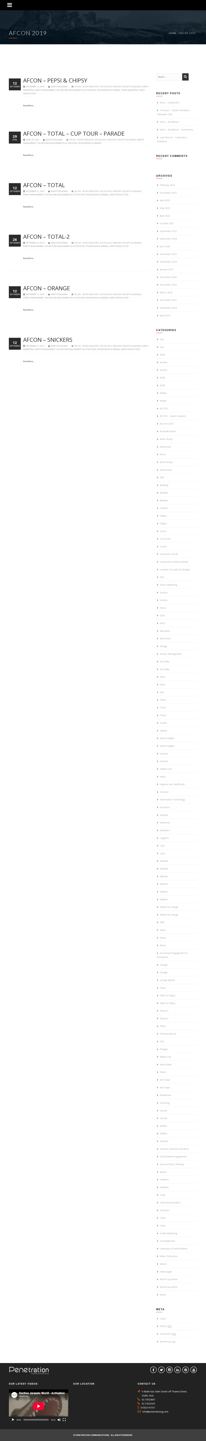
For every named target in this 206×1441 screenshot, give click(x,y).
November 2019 (168, 254)
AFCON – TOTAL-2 (46, 236)
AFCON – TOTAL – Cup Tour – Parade (74, 133)
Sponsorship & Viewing (108, 90)
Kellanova (165, 822)
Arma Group (166, 462)
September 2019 (168, 261)
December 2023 (168, 192)
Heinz (163, 776)
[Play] (13, 1419)
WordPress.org (167, 1341)
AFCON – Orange (46, 288)
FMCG (163, 699)
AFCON (164, 408)
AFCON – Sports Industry (173, 416)
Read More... (29, 105)
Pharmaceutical (168, 1033)
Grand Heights (167, 738)
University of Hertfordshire (173, 1248)
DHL (162, 577)
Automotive (166, 469)
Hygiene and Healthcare (172, 784)
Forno (163, 707)
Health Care (166, 768)
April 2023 (165, 200)
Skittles (163, 1125)
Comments (168, 1333)
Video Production (119, 194)
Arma (162, 454)
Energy (163, 646)
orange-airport (167, 980)
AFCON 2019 (106, 86)
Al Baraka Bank (168, 431)
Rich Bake (165, 1079)
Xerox (163, 1294)
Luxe (162, 845)
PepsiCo (164, 1010)
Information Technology (172, 799)
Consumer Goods (169, 554)
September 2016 (168, 307)
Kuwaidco (165, 830)
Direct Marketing (168, 584)
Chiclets (164, 508)
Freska (163, 722)
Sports (163, 1171)
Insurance (165, 807)
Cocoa (163, 546)
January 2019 (166, 269)
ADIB (162, 377)
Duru (162, 615)
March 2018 (166, 292)
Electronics (165, 638)
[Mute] (59, 1419)
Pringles (164, 1049)
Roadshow (165, 1095)
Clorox (163, 531)
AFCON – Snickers (47, 339)
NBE (162, 922)
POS (162, 1041)
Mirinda (164, 876)
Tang (162, 1194)
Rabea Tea (165, 1056)
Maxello (164, 860)
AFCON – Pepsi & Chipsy (55, 80)
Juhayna (164, 815)
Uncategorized (167, 1240)
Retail (163, 1072)
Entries (166, 1326)
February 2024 (167, 185)
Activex (163, 362)
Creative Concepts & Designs (126, 86)
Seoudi (163, 1110)
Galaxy (163, 730)
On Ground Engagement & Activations (76, 90)
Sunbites (164, 1179)
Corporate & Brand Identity (174, 561)
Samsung (164, 1102)
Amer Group (166, 439)
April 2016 (165, 315)
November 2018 (168, 284)
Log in (163, 1318)
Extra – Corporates (169, 102)
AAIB (162, 354)
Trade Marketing (129, 90)
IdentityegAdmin (59, 86)
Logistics (164, 838)
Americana (165, 446)
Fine (162, 692)
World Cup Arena (168, 1279)
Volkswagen (166, 1271)
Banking (164, 485)
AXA (162, 477)
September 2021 (168, 231)
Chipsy (163, 515)
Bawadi (164, 492)
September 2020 (168, 238)
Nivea (163, 937)
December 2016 (168, 300)
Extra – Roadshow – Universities (176, 129)
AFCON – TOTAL (44, 185)
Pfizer (163, 1026)
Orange (164, 964)
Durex (163, 607)
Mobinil (163, 891)
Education (165, 630)
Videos (163, 1263)
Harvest (164, 753)
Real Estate (166, 1064)
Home (172, 33)
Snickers (164, 1141)
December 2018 (168, 277)
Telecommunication (170, 1202)
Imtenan (164, 791)
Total (162, 1217)
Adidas (163, 392)
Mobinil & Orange (169, 906)
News (163, 930)
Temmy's (164, 1210)
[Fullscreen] (64, 1419)
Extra (162, 676)
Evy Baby (164, 661)
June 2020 (165, 246)
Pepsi (162, 987)
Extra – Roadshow (169, 121)
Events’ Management (45, 90)
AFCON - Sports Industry (86, 86)
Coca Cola (165, 538)
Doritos (164, 592)
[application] (38, 1406)
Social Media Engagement (173, 1156)
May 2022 (165, 208)
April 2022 (165, 215)
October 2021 (167, 223)
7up (162, 339)
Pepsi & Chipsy (167, 995)
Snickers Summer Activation (174, 1148)
